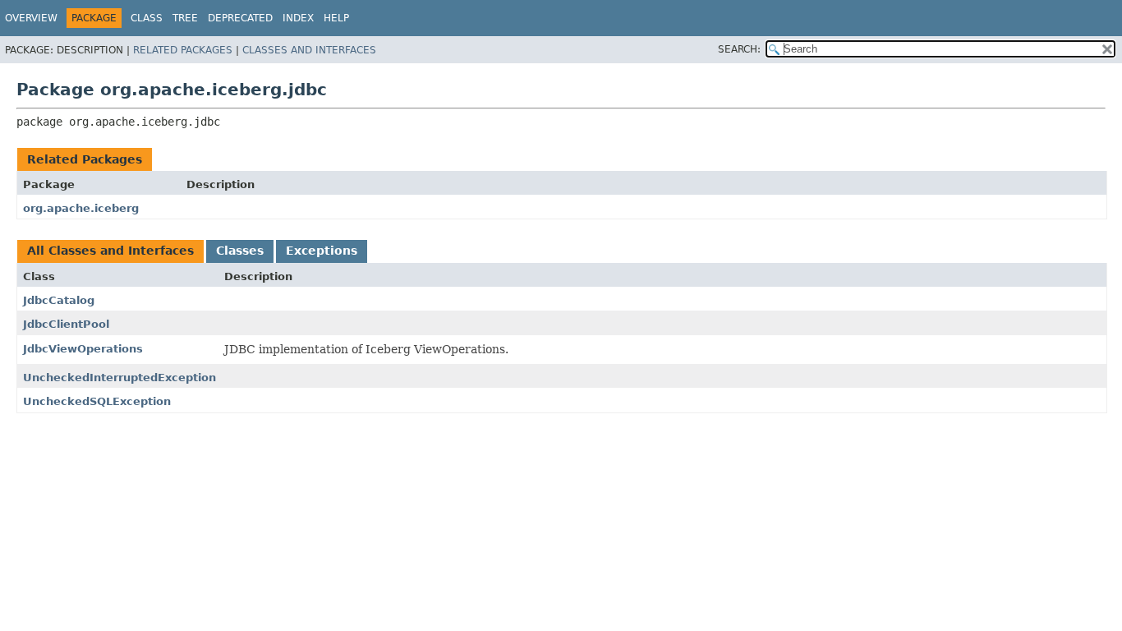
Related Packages (182, 50)
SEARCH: (739, 49)
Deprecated (240, 18)
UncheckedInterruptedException (119, 377)
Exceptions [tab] (321, 250)
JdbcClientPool (66, 324)
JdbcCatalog (58, 300)
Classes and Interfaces (309, 50)
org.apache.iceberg (81, 208)
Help (336, 18)
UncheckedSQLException (97, 401)
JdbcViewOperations (83, 349)
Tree (185, 18)
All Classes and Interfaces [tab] (110, 250)
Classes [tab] (240, 250)
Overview (31, 18)
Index (298, 18)
